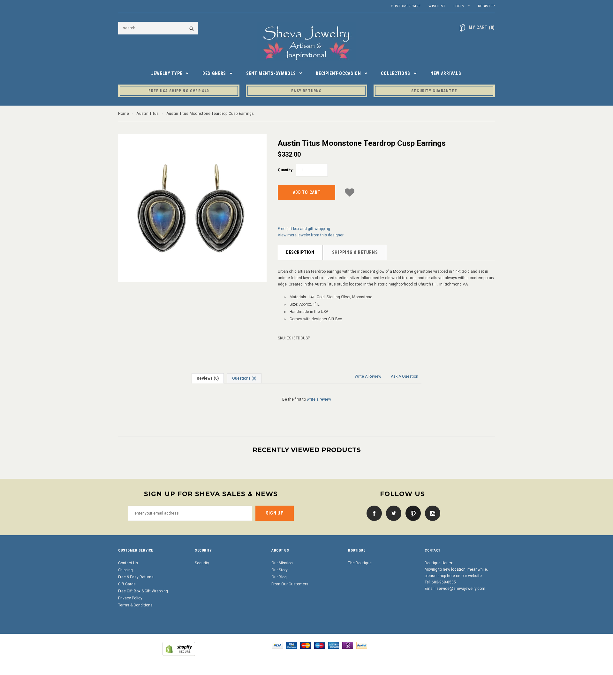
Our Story (279, 570)
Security (202, 563)
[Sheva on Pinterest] (411, 513)
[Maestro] (319, 645)
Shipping (125, 570)
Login (458, 6)
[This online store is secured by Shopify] (179, 648)
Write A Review (368, 376)
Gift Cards (127, 584)
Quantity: (285, 170)
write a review (319, 399)
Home (123, 113)
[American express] (333, 645)
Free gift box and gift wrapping (304, 228)
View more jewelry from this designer (311, 235)
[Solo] (347, 645)
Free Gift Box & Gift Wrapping (143, 591)
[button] (349, 191)
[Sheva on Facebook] (372, 513)
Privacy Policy (130, 598)
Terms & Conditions (135, 605)
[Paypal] (361, 645)
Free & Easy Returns (136, 577)
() (482, 27)
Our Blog (279, 577)
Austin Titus (147, 113)
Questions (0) (244, 378)
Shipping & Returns (355, 252)
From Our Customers (289, 584)
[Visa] (277, 645)
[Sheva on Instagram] (431, 513)
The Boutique (360, 563)
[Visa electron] (291, 645)
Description (300, 252)
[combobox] (158, 28)
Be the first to (306, 399)
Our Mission (282, 563)
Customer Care (405, 6)
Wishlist (436, 6)
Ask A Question (404, 376)
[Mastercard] (305, 645)
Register (486, 6)
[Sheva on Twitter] (392, 513)
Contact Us (128, 563)
